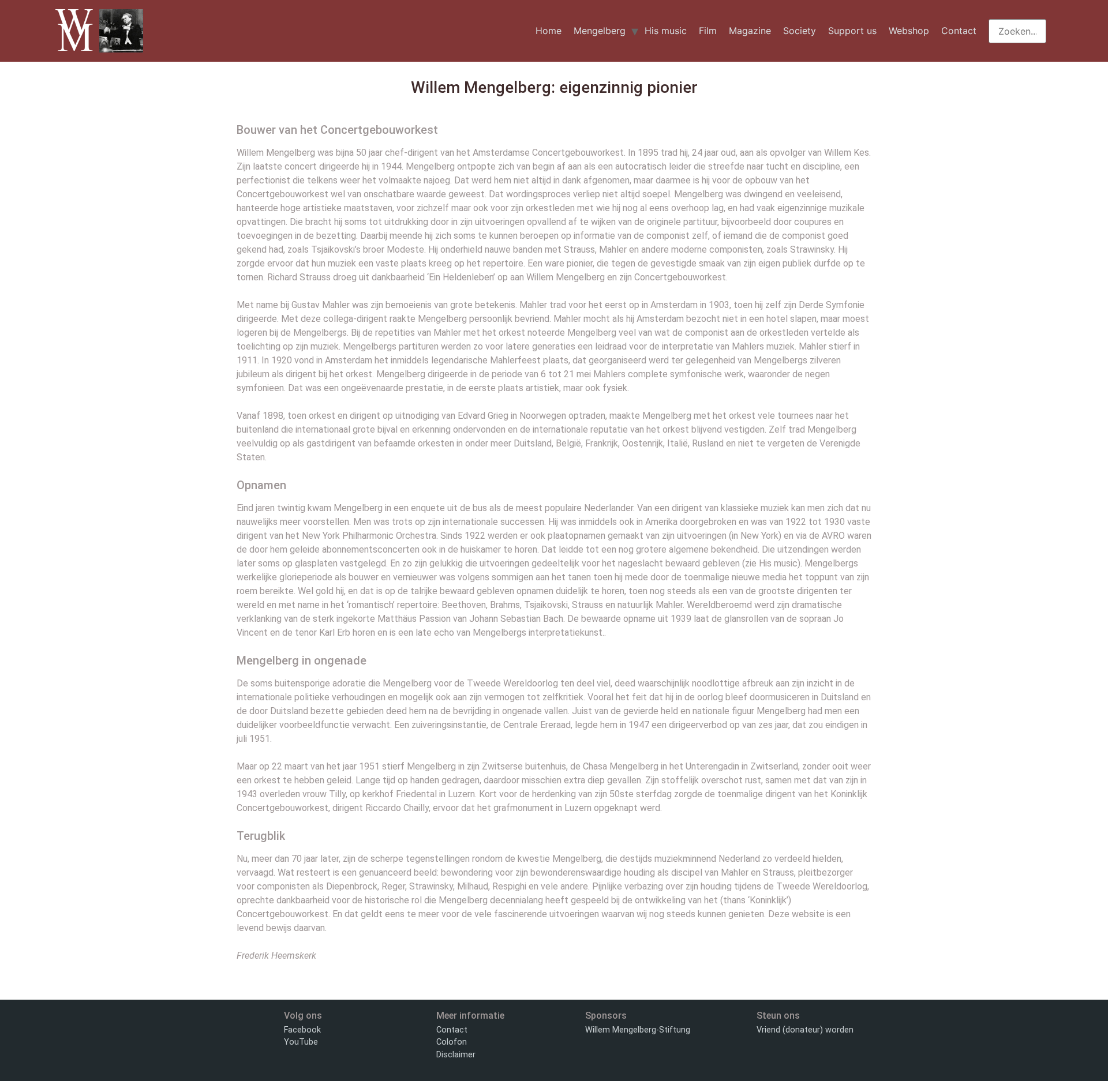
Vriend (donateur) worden (805, 1030)
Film (708, 30)
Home (549, 30)
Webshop (909, 30)
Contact (958, 30)
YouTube (301, 1042)
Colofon (451, 1042)
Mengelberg (600, 30)
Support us (852, 30)
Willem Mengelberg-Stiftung (637, 1030)
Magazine (750, 30)
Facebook (302, 1030)
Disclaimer (456, 1055)
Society (799, 30)
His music (666, 30)
